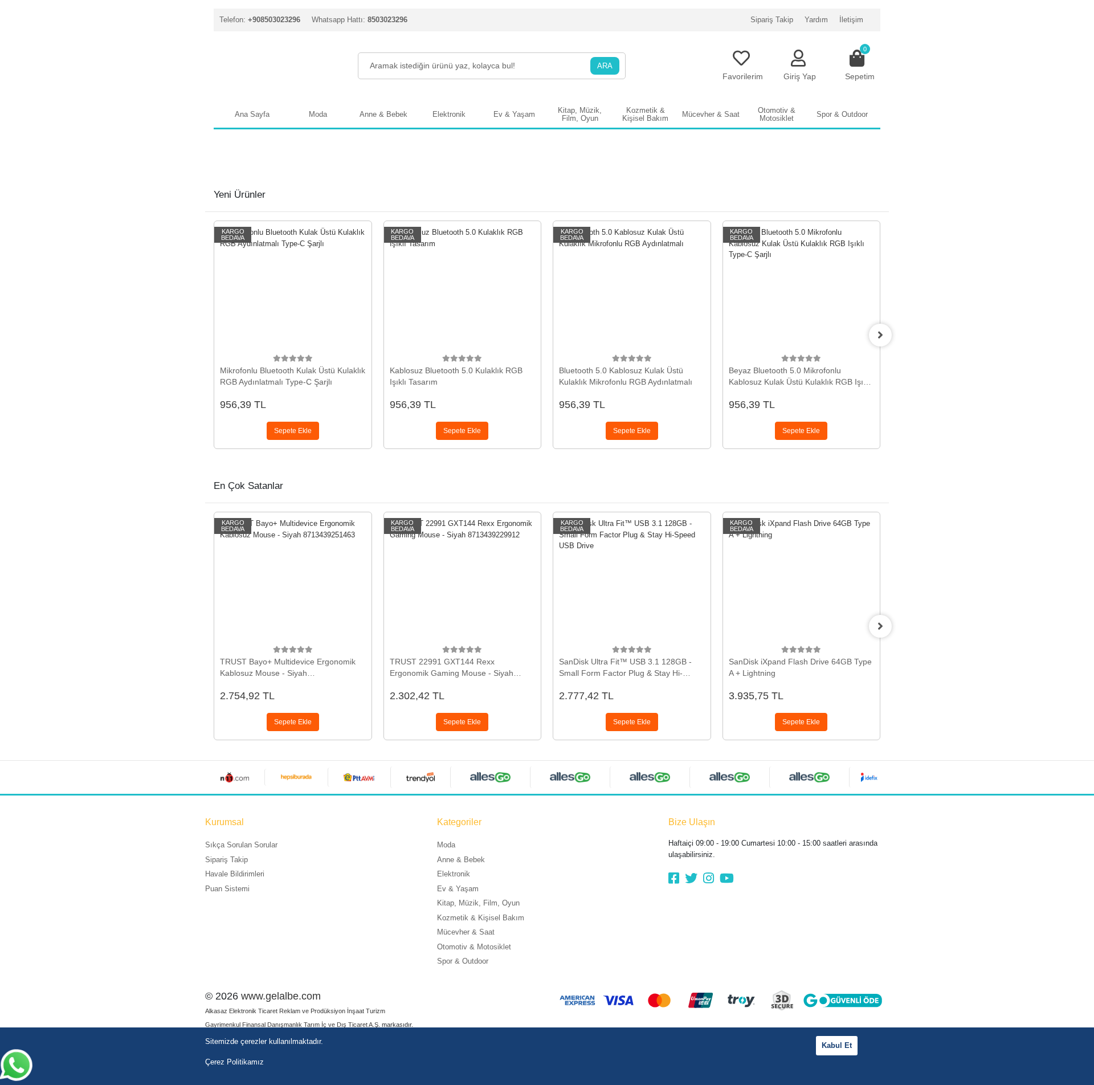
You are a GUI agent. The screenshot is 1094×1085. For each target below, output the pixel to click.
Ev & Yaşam (458, 888)
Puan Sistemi (227, 888)
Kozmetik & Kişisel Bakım (480, 917)
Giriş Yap (799, 76)
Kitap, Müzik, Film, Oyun (478, 903)
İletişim (851, 19)
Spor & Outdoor (462, 961)
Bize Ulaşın (691, 822)
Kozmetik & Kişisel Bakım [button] (645, 114)
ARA (605, 66)
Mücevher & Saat (466, 932)
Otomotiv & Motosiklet (474, 947)
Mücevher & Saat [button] (711, 114)
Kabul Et (837, 1045)
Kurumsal (224, 822)
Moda (446, 845)
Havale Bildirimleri (234, 874)
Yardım (816, 19)
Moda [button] (318, 114)
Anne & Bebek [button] (383, 114)
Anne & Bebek (461, 859)
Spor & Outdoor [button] (842, 114)
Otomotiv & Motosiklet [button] (776, 114)
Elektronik (453, 874)
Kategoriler (459, 822)
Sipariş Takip (771, 19)
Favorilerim (742, 76)
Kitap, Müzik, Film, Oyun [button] (580, 114)
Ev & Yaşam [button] (514, 114)
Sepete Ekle (293, 431)
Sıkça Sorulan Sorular (241, 845)
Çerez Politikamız (234, 1062)
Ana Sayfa (252, 114)
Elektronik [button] (449, 114)
